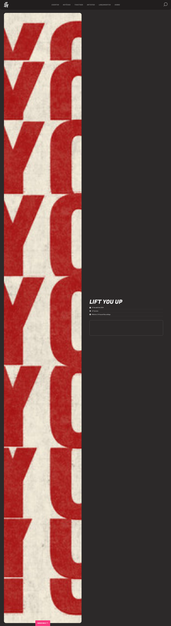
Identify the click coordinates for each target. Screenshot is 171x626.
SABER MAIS (41, 623)
